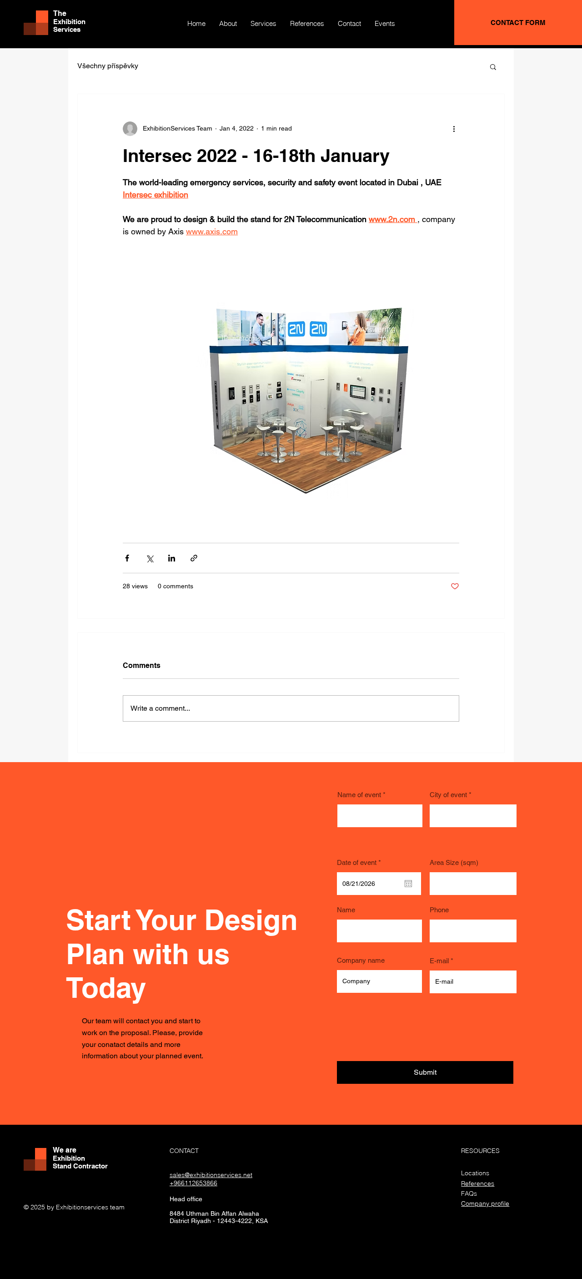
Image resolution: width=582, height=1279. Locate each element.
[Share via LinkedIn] (171, 558)
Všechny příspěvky (107, 65)
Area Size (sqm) (454, 862)
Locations (475, 1173)
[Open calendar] (408, 883)
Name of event (359, 794)
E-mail (439, 960)
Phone (439, 909)
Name (346, 909)
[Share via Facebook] (127, 558)
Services (66, 29)
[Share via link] (194, 558)
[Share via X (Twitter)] (149, 558)
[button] (493, 66)
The (59, 13)
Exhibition (69, 21)
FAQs (469, 1193)
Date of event (360, 862)
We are (64, 1150)
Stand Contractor (80, 1166)
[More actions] (453, 128)
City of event (448, 794)
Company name (361, 960)
